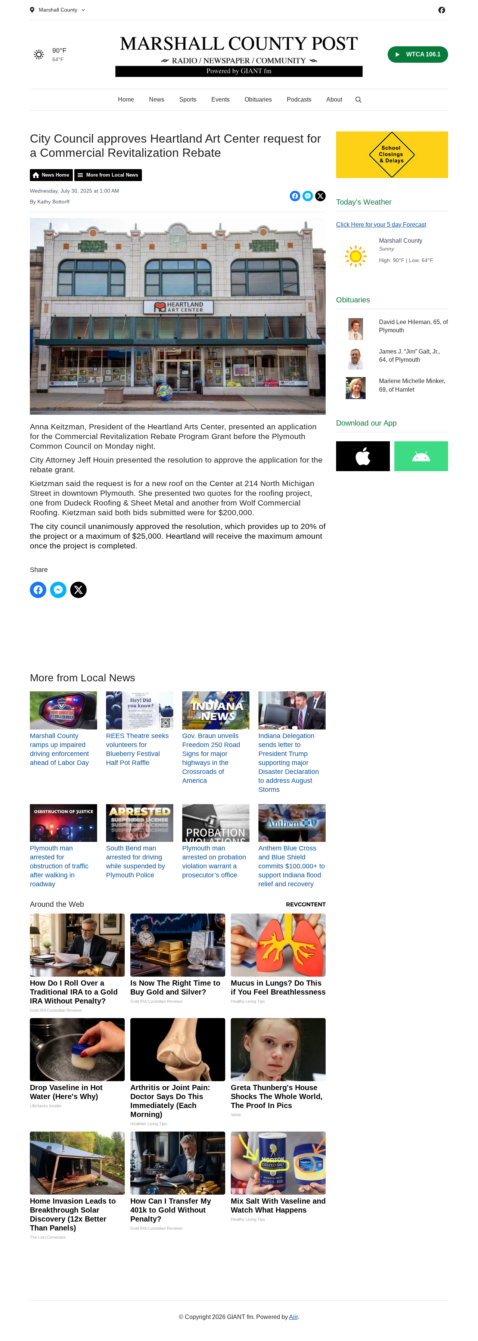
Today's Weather (364, 202)
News (156, 99)
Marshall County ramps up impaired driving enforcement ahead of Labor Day (59, 749)
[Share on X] (320, 196)
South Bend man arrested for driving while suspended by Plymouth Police (135, 861)
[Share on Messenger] (307, 196)
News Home (55, 175)
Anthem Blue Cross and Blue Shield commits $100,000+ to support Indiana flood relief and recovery (291, 866)
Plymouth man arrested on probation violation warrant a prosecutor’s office (214, 861)
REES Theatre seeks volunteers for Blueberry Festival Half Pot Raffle (137, 749)
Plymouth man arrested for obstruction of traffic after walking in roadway (59, 866)
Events (220, 99)
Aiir (293, 1317)
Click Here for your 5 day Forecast (381, 224)
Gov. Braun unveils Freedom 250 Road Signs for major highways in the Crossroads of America (211, 758)
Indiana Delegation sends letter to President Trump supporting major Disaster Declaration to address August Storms (288, 762)
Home (126, 99)
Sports (187, 99)
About (334, 99)
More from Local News (112, 175)
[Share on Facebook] (295, 196)
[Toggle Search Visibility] (358, 99)
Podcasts (299, 99)
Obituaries (258, 99)
